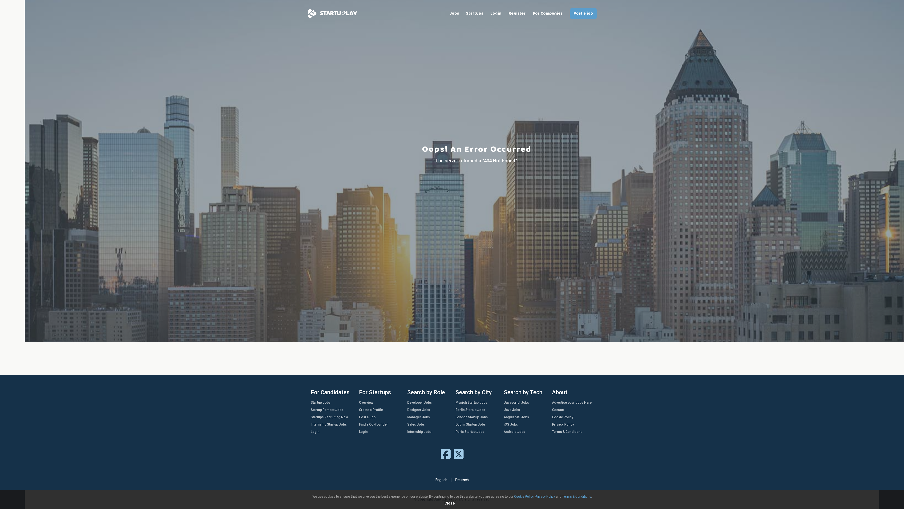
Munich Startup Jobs (471, 402)
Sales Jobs (416, 424)
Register (517, 13)
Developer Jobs (419, 402)
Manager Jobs (418, 417)
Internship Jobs (419, 432)
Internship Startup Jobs (329, 424)
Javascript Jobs (516, 402)
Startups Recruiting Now (329, 417)
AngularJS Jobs (516, 417)
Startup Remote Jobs (327, 410)
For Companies (548, 13)
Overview (366, 402)
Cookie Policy (562, 417)
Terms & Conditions (567, 432)
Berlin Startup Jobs (470, 410)
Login (495, 13)
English (441, 480)
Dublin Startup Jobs (471, 424)
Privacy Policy (563, 424)
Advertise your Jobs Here (572, 402)
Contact (558, 410)
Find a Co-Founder (373, 424)
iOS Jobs (511, 424)
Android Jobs (514, 432)
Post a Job (367, 417)
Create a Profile (371, 410)
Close (449, 503)
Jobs (454, 13)
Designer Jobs (418, 410)
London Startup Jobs (472, 417)
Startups (474, 13)
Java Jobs (512, 410)
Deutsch (462, 480)
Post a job (583, 13)
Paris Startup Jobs (470, 432)
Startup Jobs (321, 402)
